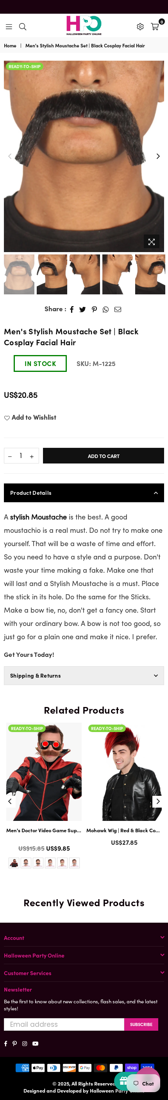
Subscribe (141, 1024)
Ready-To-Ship (25, 66)
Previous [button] (10, 156)
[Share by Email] (118, 309)
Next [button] (158, 156)
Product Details (31, 492)
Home (10, 45)
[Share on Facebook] (72, 309)
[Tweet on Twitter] (82, 309)
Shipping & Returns (35, 675)
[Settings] (140, 25)
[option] (84, 156)
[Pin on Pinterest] (94, 309)
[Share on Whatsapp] (106, 309)
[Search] (23, 25)
